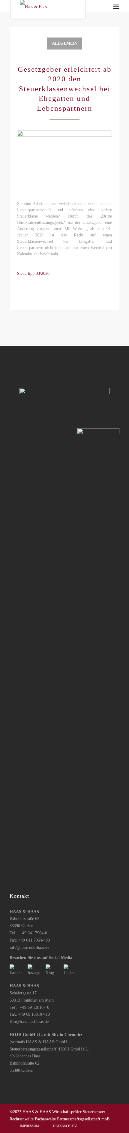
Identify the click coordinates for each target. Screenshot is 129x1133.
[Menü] (116, 7)
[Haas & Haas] (53, 10)
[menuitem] (116, 7)
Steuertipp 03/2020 (33, 273)
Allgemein (64, 43)
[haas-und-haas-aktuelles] (64, 162)
